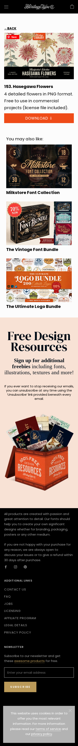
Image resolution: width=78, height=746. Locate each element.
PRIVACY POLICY (17, 632)
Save (14, 36)
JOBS (8, 603)
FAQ (7, 596)
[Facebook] (5, 566)
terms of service (48, 729)
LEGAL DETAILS (15, 625)
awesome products (29, 661)
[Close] (70, 710)
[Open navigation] (6, 6)
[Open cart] (72, 7)
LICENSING (12, 611)
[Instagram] (15, 566)
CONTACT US (15, 589)
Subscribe (20, 687)
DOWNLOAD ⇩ (39, 118)
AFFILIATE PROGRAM (20, 618)
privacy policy (41, 734)
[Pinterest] (25, 566)
